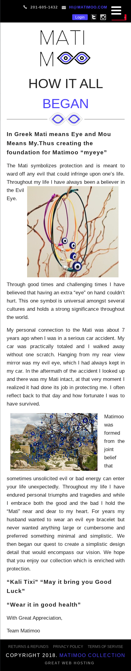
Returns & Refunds (28, 647)
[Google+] (107, 16)
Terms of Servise (105, 647)
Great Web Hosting (69, 663)
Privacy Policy (68, 647)
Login (80, 17)
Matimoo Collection (92, 655)
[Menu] (116, 11)
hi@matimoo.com (88, 7)
